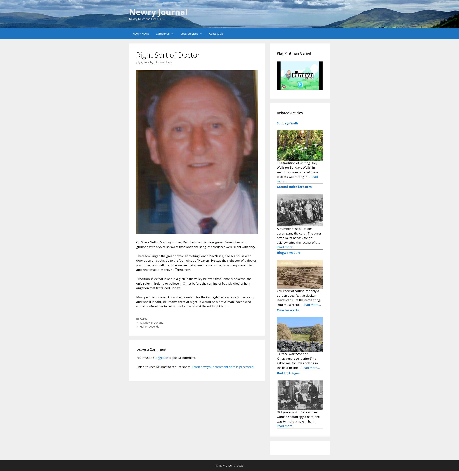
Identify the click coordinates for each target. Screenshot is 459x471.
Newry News (141, 33)
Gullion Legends (149, 326)
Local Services (189, 33)
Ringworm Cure (289, 253)
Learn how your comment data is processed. (223, 367)
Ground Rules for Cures (294, 187)
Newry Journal (158, 11)
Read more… (286, 247)
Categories (163, 33)
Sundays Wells (287, 123)
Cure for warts (288, 310)
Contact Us (216, 33)
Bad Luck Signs (288, 373)
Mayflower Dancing (151, 322)
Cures (143, 318)
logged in (161, 358)
